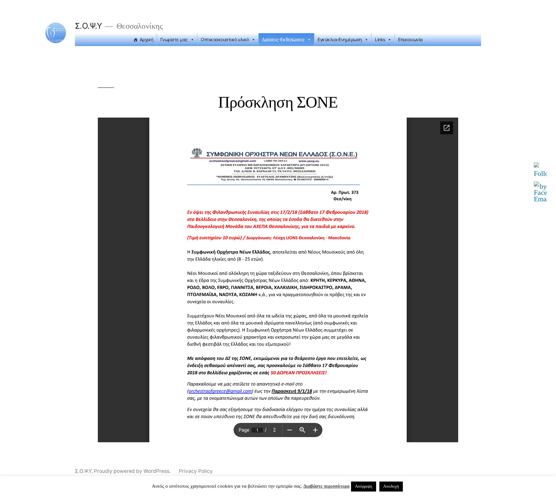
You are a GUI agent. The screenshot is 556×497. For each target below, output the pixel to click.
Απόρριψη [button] (363, 486)
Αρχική (146, 39)
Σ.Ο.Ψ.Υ (88, 26)
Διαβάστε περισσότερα (326, 486)
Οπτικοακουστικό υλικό (225, 39)
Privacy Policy (196, 471)
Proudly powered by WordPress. (133, 471)
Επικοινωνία (410, 39)
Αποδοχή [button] (391, 486)
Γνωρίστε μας (174, 39)
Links (380, 39)
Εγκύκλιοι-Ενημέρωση (340, 39)
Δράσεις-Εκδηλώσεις (283, 39)
